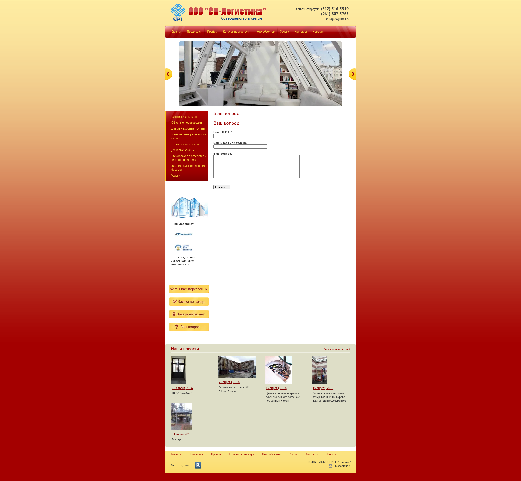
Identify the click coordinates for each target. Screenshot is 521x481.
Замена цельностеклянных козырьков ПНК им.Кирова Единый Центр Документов (329, 397)
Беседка (177, 439)
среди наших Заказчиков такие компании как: (183, 260)
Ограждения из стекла (186, 144)
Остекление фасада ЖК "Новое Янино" (234, 389)
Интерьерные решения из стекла (188, 137)
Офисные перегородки (186, 123)
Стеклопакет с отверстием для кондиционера (188, 158)
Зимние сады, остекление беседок (188, 168)
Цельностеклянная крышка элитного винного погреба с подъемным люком (283, 397)
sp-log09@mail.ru (337, 19)
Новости (331, 454)
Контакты (312, 454)
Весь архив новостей (336, 349)
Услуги (175, 176)
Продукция (196, 454)
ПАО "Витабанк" (182, 393)
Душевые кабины (182, 150)
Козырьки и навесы (184, 117)
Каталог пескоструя (241, 454)
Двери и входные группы (188, 129)
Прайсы (216, 454)
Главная (176, 454)
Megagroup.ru (343, 465)
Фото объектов (271, 454)
